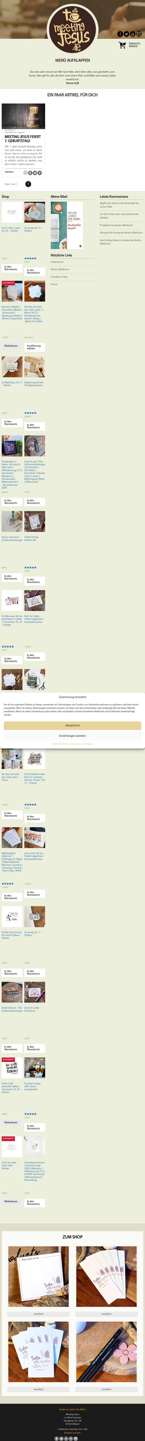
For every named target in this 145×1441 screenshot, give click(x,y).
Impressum (75, 744)
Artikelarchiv (57, 262)
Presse (54, 284)
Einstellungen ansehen (72, 736)
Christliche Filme (59, 277)
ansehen (38, 1314)
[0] (122, 49)
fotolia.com (11, 130)
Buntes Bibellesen (124, 225)
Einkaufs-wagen (135, 45)
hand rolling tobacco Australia (115, 240)
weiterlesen (9, 172)
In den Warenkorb (10, 268)
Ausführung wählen (34, 347)
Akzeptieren (72, 725)
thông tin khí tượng (110, 233)
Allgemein (21, 132)
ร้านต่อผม (105, 225)
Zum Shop (73, 1237)
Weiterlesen (11, 346)
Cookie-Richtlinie (60, 744)
